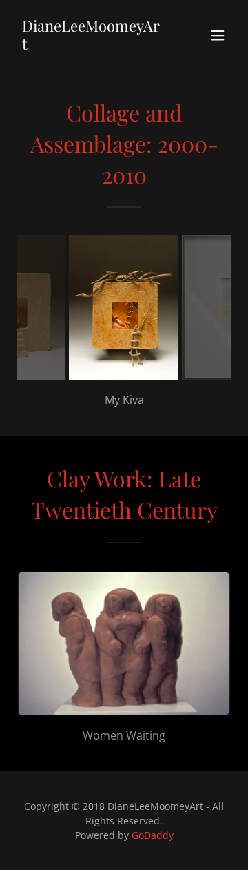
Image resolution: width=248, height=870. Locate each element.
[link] (91, 45)
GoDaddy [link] (153, 835)
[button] (217, 35)
